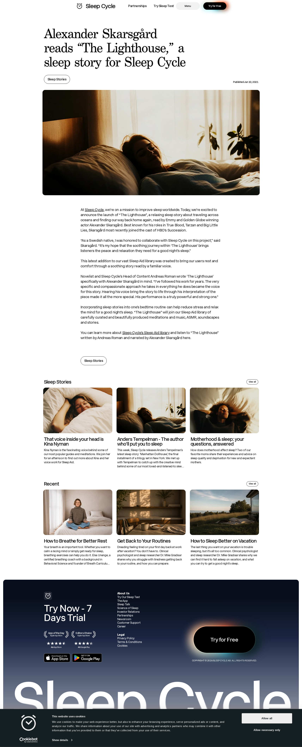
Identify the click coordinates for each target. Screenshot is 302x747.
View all (252, 382)
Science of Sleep (127, 608)
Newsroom (124, 619)
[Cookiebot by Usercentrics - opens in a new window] (28, 740)
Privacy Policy (126, 638)
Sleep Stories (57, 79)
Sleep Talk (123, 604)
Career (121, 626)
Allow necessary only (267, 729)
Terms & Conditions (129, 642)
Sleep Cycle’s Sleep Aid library (146, 333)
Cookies (122, 645)
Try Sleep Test (164, 6)
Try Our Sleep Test (128, 597)
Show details (60, 740)
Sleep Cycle (94, 210)
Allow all (266, 718)
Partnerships (137, 6)
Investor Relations (128, 611)
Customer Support (129, 622)
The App (122, 600)
